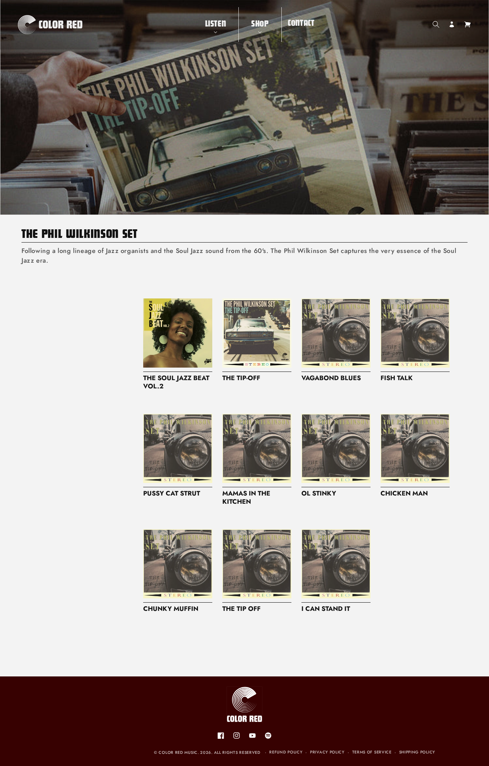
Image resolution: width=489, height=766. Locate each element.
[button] (216, 24)
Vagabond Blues (331, 378)
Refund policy (285, 752)
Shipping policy (417, 752)
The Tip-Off (241, 378)
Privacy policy (327, 752)
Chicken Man (404, 493)
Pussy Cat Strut (171, 493)
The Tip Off (241, 609)
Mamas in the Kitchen (246, 497)
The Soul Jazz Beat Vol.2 (176, 382)
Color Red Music (178, 752)
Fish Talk (397, 378)
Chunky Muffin (170, 609)
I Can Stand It (325, 609)
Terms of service (372, 752)
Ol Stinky (318, 493)
